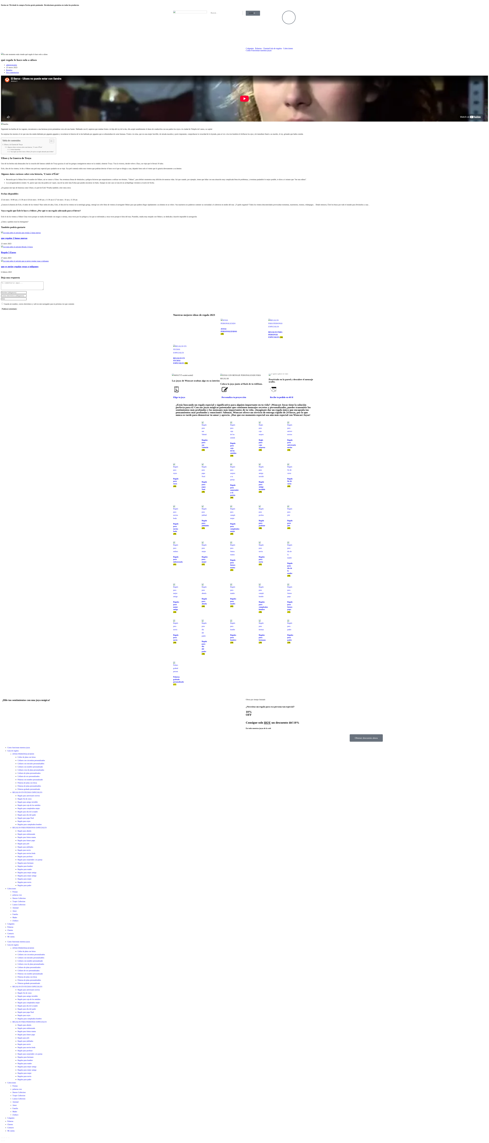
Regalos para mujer (24, 879)
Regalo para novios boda (26, 853)
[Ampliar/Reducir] (2, 1137)
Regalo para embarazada (26, 834)
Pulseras (258, 48)
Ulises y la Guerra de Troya (13, 144)
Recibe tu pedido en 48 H (281, 397)
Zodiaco (15, 921)
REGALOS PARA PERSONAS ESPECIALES (29, 828)
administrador (11, 65)
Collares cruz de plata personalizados (31, 770)
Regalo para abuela (24, 831)
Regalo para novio (24, 850)
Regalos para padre (24, 885)
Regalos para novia (24, 882)
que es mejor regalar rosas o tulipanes (19, 266)
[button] (271, 374)
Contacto (10, 934)
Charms (266, 48)
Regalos (9, 70)
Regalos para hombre (25, 866)
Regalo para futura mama (27, 837)
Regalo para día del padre (27, 815)
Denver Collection (19, 898)
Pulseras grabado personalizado (29, 789)
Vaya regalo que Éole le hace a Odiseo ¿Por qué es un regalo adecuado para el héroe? (32, 151)
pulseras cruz (17, 895)
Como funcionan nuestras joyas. (18, 748)
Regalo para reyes (24, 821)
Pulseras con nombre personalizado (30, 780)
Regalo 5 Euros (8, 252)
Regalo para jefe (23, 844)
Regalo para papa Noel (26, 818)
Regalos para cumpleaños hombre (30, 824)
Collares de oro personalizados (28, 776)
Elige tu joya (179, 397)
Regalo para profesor (25, 857)
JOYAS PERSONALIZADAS (23, 754)
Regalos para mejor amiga (27, 873)
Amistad (15, 908)
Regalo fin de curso (25, 799)
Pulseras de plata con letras (27, 783)
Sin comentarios (12, 72)
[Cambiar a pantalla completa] (4, 1137)
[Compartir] (6, 1137)
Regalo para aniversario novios (29, 796)
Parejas (15, 892)
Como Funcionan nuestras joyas (258, 51)
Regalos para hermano (25, 863)
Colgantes (250, 48)
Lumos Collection (18, 905)
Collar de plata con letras (27, 757)
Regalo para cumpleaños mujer (29, 808)
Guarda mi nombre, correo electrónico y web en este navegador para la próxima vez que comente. (39, 304)
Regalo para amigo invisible (28, 802)
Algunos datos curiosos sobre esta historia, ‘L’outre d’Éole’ (25, 147)
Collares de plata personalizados (29, 773)
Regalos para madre (25, 869)
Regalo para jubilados (25, 847)
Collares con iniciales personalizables (31, 764)
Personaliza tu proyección (234, 397)
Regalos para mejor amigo (27, 876)
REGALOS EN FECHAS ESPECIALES (27, 792)
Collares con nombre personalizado (30, 767)
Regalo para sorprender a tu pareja (30, 860)
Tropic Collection (18, 901)
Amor (14, 911)
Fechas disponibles (15, 149)
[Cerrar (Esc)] (9, 1137)
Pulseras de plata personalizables (29, 786)
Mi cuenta (11, 937)
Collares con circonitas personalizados (31, 760)
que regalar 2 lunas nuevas (14, 238)
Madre (14, 917)
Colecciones (288, 48)
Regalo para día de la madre (28, 812)
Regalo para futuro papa (26, 840)
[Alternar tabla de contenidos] (50, 141)
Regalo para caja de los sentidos (29, 805)
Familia (15, 914)
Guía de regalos (275, 48)
